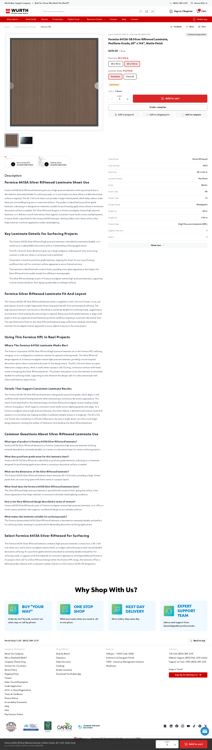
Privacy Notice (11, 698)
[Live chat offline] (204, 731)
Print (204, 27)
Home (7, 27)
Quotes (44, 19)
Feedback (178, 27)
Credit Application (13, 686)
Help (124, 19)
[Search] (140, 11)
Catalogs (60, 666)
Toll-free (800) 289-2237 (181, 654)
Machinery (111, 666)
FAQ (7, 710)
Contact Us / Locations (15, 666)
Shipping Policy (12, 674)
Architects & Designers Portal (120, 658)
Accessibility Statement (16, 702)
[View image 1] (54, 82)
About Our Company (14, 654)
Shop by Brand (63, 654)
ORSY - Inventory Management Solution (125, 662)
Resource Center (94, 19)
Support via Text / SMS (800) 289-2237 (187, 662)
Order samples (157, 107)
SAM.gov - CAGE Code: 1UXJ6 (120, 654)
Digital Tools (74, 19)
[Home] (17, 11)
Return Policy (11, 670)
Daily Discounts (63, 662)
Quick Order (31, 19)
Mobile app (202, 19)
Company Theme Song (15, 662)
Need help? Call (22, 641)
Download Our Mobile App (68, 674)
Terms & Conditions (14, 694)
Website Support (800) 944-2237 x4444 (188, 658)
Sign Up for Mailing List (186, 675)
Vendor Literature (64, 670)
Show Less (156, 245)
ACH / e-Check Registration (18, 690)
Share (191, 27)
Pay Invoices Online (14, 714)
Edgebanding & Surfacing (25, 27)
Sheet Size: (118, 58)
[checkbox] (183, 115)
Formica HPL (46, 27)
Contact (134, 19)
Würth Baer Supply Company (17, 3)
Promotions (58, 19)
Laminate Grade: (120, 71)
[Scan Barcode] (152, 11)
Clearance (61, 658)
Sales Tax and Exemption (16, 682)
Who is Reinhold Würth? (16, 658)
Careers (113, 19)
